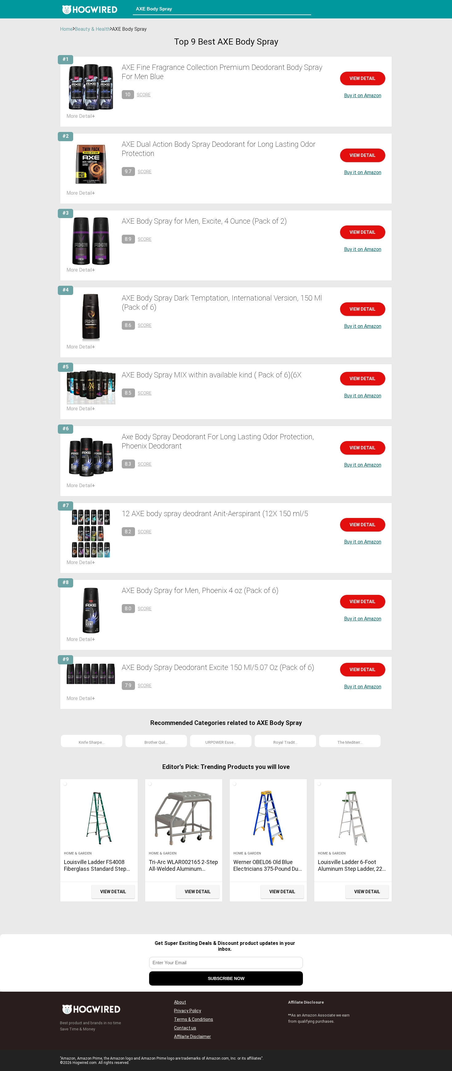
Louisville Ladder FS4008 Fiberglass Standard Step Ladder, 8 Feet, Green (95, 869)
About (180, 1002)
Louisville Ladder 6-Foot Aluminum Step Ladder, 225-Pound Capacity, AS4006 (352, 869)
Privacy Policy (187, 1010)
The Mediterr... (350, 742)
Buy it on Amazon (362, 95)
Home (66, 29)
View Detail (362, 78)
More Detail (80, 116)
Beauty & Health (92, 29)
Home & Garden (78, 853)
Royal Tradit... (285, 742)
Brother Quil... (156, 742)
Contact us (185, 1027)
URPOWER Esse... (220, 742)
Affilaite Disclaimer (192, 1036)
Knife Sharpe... (92, 742)
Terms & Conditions (193, 1019)
